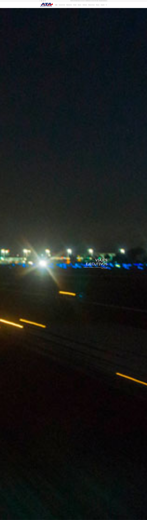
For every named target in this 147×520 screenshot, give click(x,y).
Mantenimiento (69, 4)
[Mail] (45, 1)
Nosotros (79, 4)
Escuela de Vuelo (62, 4)
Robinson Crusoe (91, 4)
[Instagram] (41, 1)
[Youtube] (43, 1)
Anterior (2, 264)
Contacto (74, 4)
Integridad (102, 4)
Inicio (56, 4)
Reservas (97, 4)
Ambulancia (85, 4)
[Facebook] (40, 1)
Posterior (144, 264)
